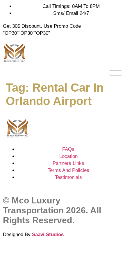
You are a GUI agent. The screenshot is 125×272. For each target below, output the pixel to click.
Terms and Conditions (26, 251)
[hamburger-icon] (115, 73)
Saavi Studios (48, 234)
